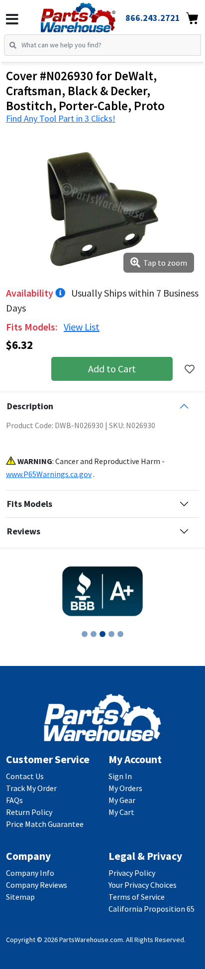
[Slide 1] (85, 634)
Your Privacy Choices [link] (142, 885)
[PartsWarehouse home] (92, 14)
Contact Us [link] (25, 776)
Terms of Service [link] (136, 897)
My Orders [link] (125, 788)
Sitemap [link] (20, 897)
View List (82, 327)
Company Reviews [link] (36, 885)
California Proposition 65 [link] (151, 909)
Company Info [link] (30, 873)
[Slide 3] (102, 634)
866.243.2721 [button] (152, 17)
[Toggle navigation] (12, 19)
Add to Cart (112, 368)
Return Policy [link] (29, 812)
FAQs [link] (14, 800)
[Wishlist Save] (190, 369)
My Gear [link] (121, 800)
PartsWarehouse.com (91, 939)
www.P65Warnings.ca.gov (49, 474)
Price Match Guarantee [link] (45, 824)
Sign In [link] (120, 776)
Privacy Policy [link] (131, 873)
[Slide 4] (111, 634)
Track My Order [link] (31, 788)
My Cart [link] (121, 812)
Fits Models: (33, 327)
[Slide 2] (94, 634)
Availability (30, 293)
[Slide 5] (120, 634)
